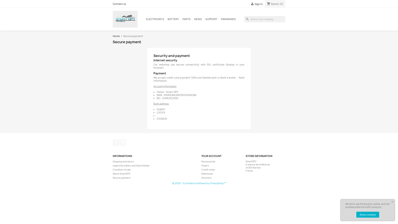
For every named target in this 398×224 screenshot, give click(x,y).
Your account (211, 156)
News (198, 19)
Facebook (116, 143)
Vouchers (206, 177)
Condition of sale (122, 169)
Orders (205, 165)
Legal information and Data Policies (131, 165)
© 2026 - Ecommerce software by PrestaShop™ (199, 183)
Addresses (207, 173)
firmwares (228, 19)
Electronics (155, 19)
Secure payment (121, 177)
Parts (187, 19)
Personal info (208, 161)
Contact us (119, 4)
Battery (173, 19)
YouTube (123, 143)
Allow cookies (368, 214)
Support (211, 19)
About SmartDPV (121, 173)
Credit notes (208, 169)
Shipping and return (123, 161)
